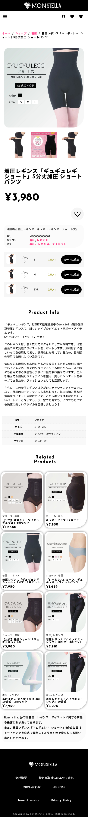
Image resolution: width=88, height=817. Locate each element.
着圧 (34, 33)
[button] (5, 16)
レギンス (42, 240)
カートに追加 (71, 259)
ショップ (21, 33)
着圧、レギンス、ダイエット (47, 244)
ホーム (6, 33)
